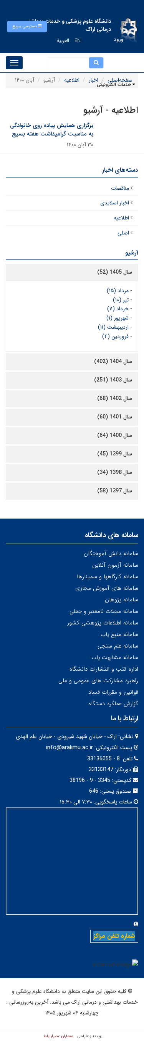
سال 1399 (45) (114, 454)
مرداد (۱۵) (118, 290)
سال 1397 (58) (114, 491)
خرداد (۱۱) (118, 309)
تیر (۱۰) (121, 300)
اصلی (123, 233)
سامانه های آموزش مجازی (106, 588)
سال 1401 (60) (114, 417)
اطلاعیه (71, 80)
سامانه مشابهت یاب (114, 657)
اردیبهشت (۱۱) (113, 327)
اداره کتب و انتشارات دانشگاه (104, 669)
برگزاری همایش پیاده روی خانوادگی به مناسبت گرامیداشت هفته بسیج (51, 130)
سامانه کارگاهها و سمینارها (107, 576)
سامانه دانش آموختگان (111, 553)
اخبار (93, 80)
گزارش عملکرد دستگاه (113, 703)
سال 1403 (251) (113, 380)
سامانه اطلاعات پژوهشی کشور (102, 623)
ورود (119, 39)
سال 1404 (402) (113, 361)
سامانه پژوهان (121, 599)
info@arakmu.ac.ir (69, 747)
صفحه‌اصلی (120, 80)
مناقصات (120, 188)
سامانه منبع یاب (119, 634)
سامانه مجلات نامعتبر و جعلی (104, 611)
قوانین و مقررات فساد (113, 692)
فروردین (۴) (115, 336)
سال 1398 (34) (114, 472)
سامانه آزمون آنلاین (115, 565)
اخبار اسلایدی (114, 203)
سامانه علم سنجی (118, 646)
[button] (27, 26)
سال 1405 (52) (114, 272)
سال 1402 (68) (114, 398)
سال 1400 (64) (114, 435)
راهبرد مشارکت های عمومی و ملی (98, 680)
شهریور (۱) (117, 318)
